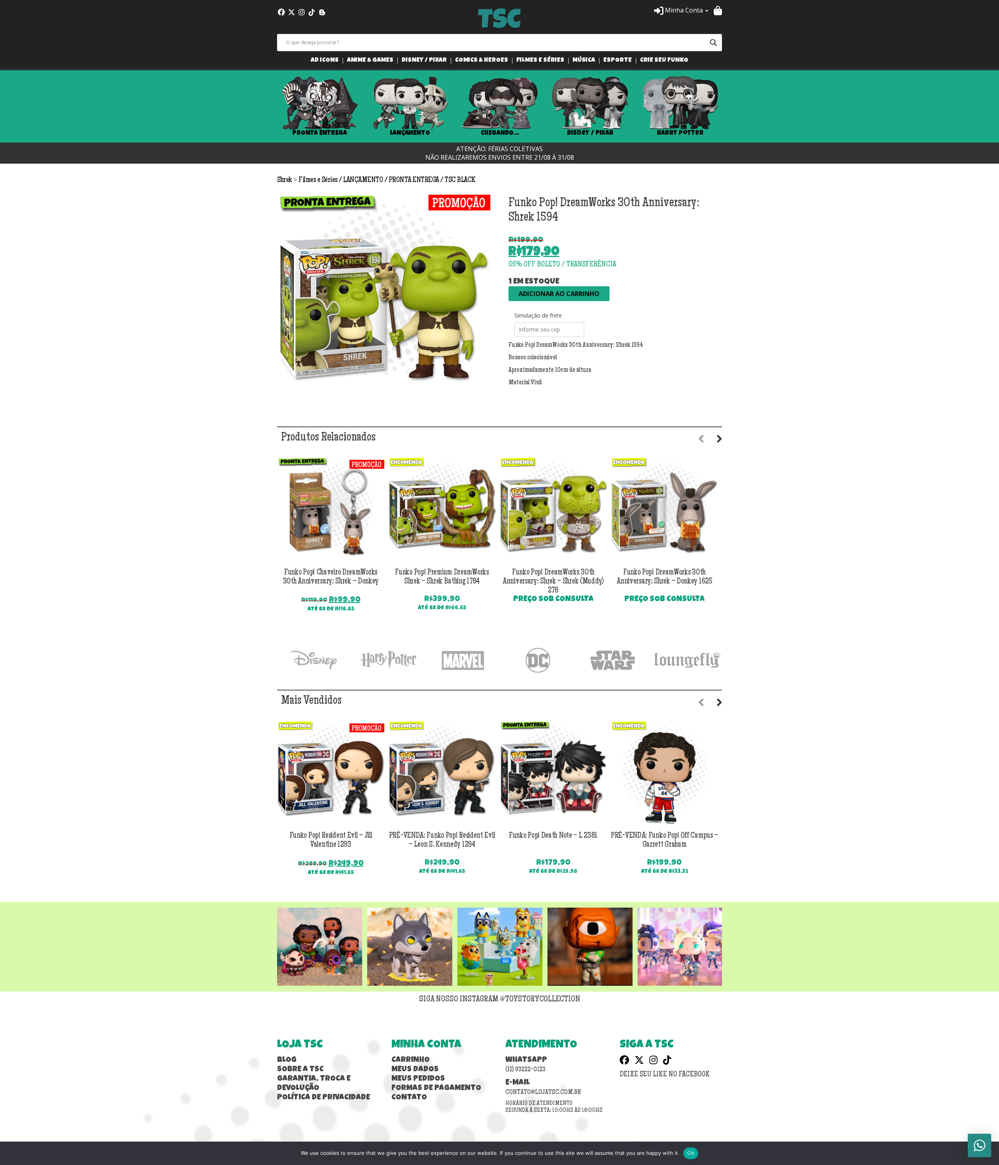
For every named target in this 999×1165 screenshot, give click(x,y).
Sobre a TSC (300, 1070)
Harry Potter (680, 133)
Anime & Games (370, 61)
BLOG (287, 1060)
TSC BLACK (460, 180)
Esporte (617, 61)
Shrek (285, 180)
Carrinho (410, 1060)
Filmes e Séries (540, 61)
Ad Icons (325, 61)
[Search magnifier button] (713, 42)
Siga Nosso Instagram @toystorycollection (499, 1000)
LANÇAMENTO (410, 133)
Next (733, 106)
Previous (265, 106)
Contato (409, 1098)
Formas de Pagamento (436, 1088)
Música (583, 61)
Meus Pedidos (418, 1079)
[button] (681, 10)
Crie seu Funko (664, 61)
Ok (690, 1153)
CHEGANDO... (500, 133)
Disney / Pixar (424, 61)
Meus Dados (415, 1070)
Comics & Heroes (481, 61)
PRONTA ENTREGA (319, 133)
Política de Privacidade (323, 1098)
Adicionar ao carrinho (559, 293)
